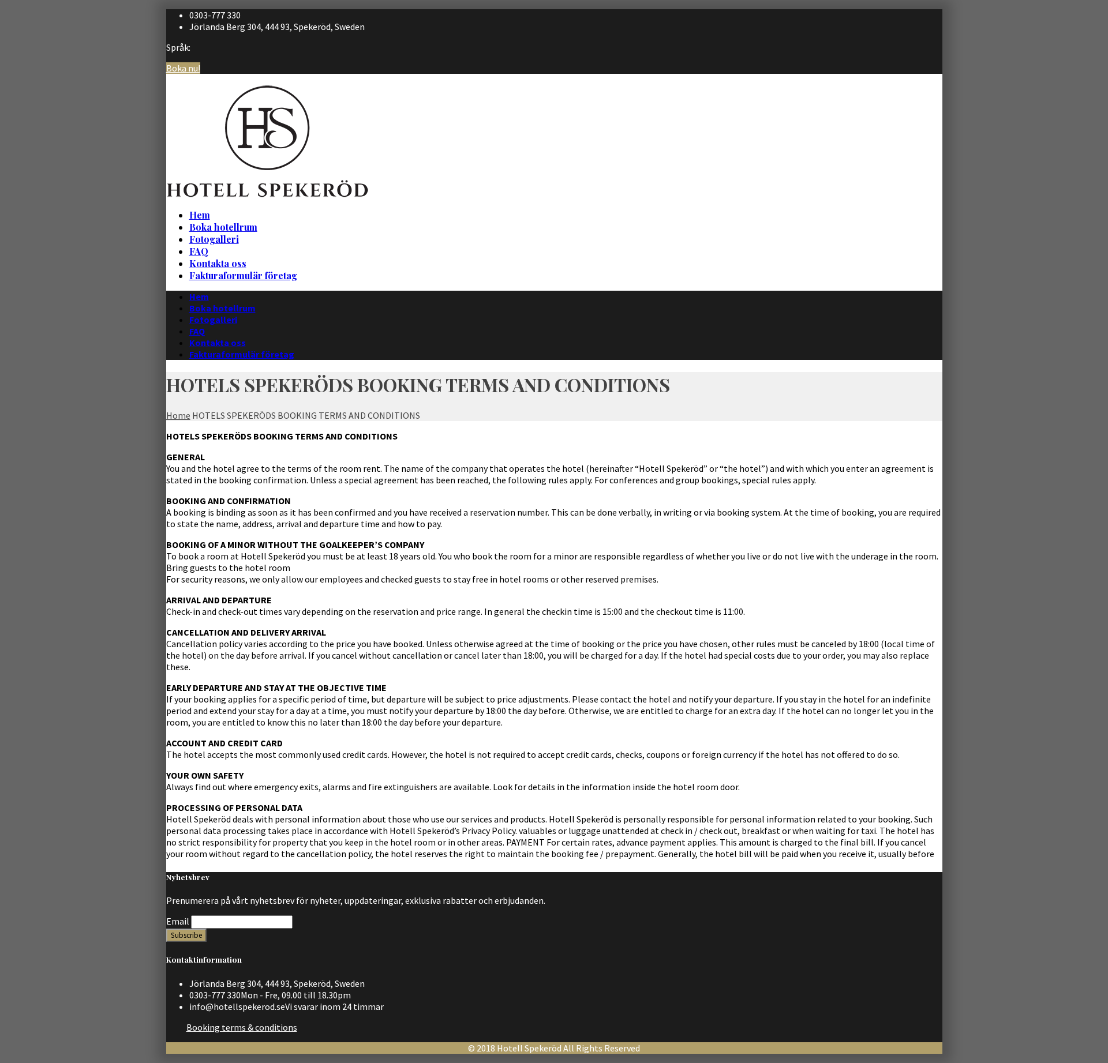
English (926, 89)
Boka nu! (183, 68)
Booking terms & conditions (241, 1027)
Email (177, 921)
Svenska (926, 77)
